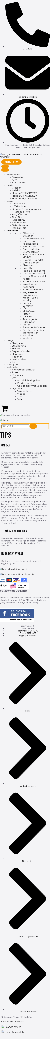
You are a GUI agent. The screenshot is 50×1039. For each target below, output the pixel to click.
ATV (14, 180)
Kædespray (18, 219)
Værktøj (27, 338)
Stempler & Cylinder (34, 327)
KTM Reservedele (33, 289)
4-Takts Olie (19, 206)
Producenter (24, 383)
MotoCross (29, 311)
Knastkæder (30, 284)
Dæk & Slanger (31, 262)
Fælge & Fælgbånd (34, 270)
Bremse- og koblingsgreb (30, 242)
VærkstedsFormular (23, 369)
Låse (25, 308)
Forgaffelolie (19, 214)
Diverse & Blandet (33, 260)
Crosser (16, 187)
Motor (26, 314)
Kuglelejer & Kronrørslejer (30, 293)
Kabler (26, 278)
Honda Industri (14, 174)
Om (14, 377)
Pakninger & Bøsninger (30, 320)
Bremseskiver (31, 252)
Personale (18, 375)
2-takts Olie (18, 203)
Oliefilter (28, 316)
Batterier (28, 235)
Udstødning (19, 346)
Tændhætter (30, 332)
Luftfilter (28, 305)
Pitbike (16, 190)
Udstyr (10, 340)
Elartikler (28, 265)
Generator (18, 177)
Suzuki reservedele (34, 330)
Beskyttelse (19, 359)
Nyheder (17, 388)
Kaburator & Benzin (34, 281)
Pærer (26, 324)
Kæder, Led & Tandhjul (30, 299)
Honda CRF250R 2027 (24, 193)
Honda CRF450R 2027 (24, 195)
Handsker (17, 354)
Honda (10, 185)
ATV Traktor (19, 182)
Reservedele (12, 230)
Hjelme (16, 348)
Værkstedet (12, 367)
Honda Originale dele (24, 198)
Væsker (10, 201)
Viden (20, 399)
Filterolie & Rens (21, 211)
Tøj (13, 362)
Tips (19, 396)
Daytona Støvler (21, 351)
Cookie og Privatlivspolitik (32, 385)
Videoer (21, 394)
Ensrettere (29, 268)
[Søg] (33, 426)
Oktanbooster (20, 225)
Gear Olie (17, 217)
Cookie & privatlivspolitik (12, 1021)
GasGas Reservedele (34, 273)
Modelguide (12, 364)
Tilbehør (17, 356)
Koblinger (28, 287)
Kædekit (27, 303)
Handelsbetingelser (29, 380)
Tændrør (28, 335)
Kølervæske (19, 222)
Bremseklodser (32, 249)
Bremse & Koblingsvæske (27, 209)
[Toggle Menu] (5, 166)
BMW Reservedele (33, 238)
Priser (15, 372)
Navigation (18, 343)
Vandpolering (25, 391)
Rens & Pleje (19, 228)
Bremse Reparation (34, 246)
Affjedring (28, 233)
